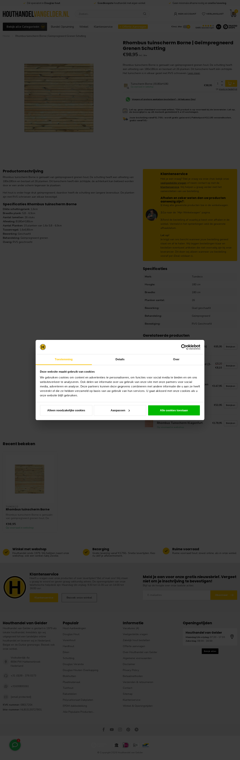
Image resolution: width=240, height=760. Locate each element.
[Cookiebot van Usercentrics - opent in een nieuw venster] (183, 347)
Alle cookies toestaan (174, 410)
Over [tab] (176, 359)
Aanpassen (118, 410)
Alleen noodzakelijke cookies (66, 410)
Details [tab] (120, 359)
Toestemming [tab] (64, 359)
